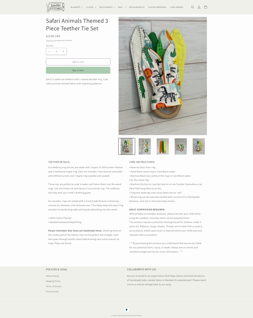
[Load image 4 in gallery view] (180, 146)
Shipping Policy (53, 281)
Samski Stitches (122, 315)
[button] (76, 7)
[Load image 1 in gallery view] (126, 146)
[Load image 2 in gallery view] (144, 146)
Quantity (49, 45)
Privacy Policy (52, 291)
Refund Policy (52, 276)
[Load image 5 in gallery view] (198, 146)
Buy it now (78, 70)
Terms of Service (53, 286)
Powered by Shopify (135, 315)
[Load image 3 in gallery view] (162, 146)
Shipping (49, 40)
